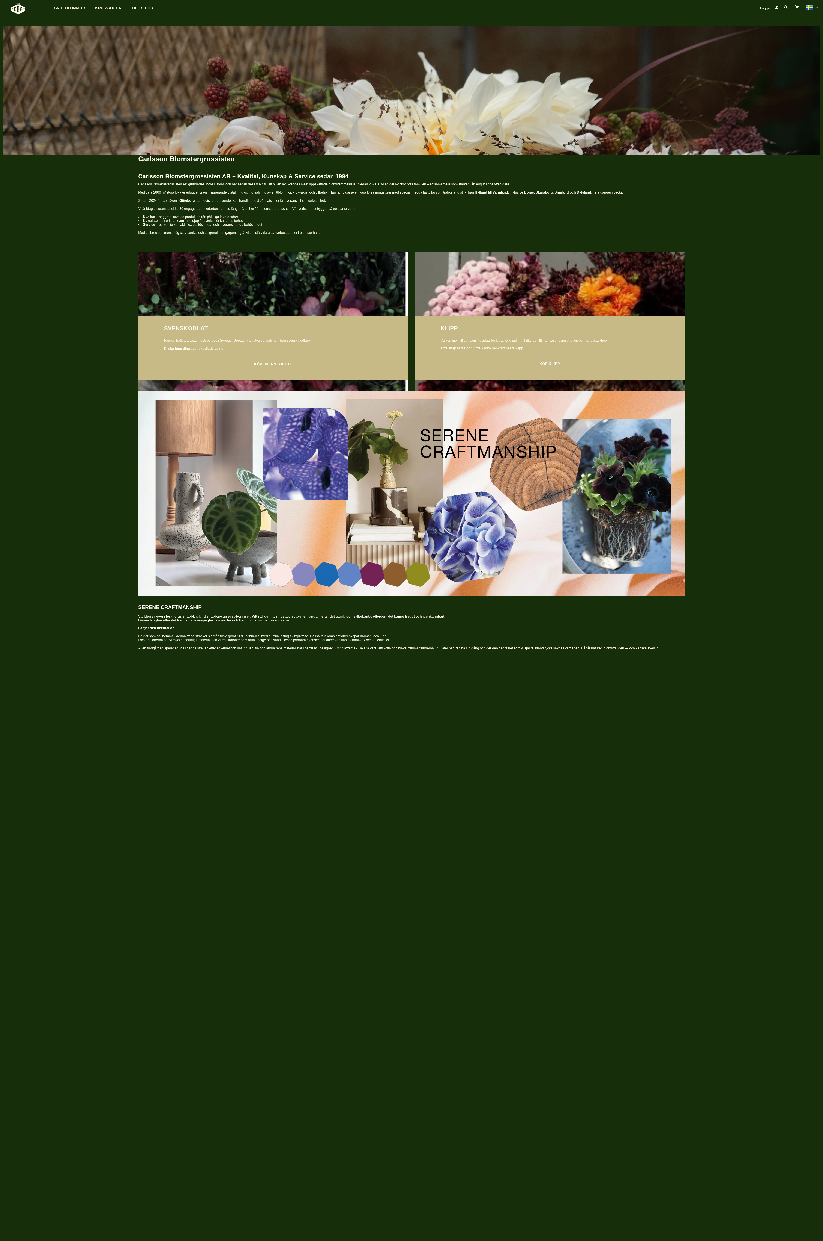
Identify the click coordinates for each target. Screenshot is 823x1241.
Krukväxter (108, 8)
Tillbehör (142, 8)
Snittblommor (69, 8)
